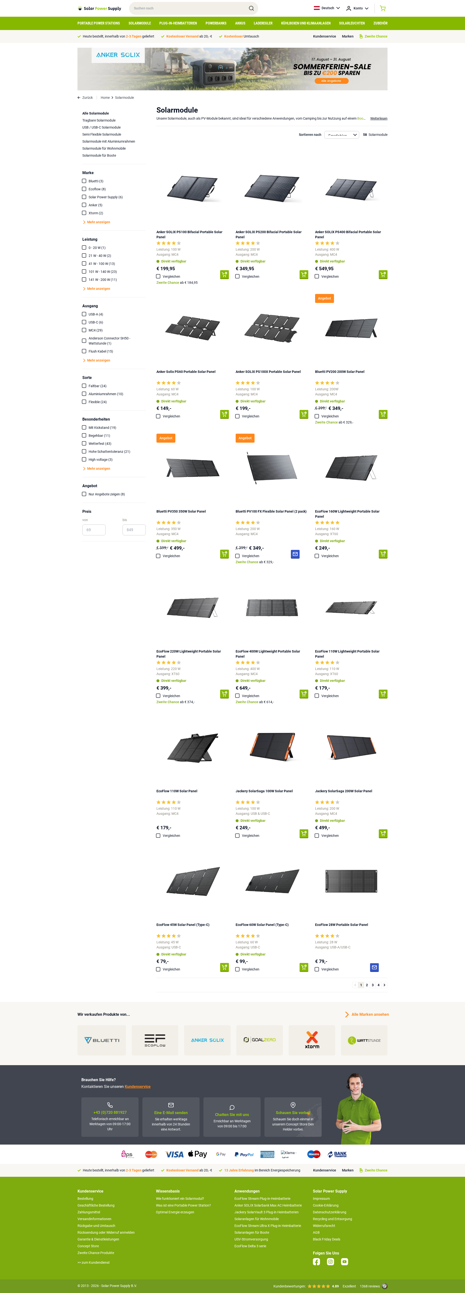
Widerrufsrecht (324, 1226)
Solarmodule (140, 23)
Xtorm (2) (96, 213)
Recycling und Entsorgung (332, 1219)
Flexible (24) (98, 402)
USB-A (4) (96, 314)
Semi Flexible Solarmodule (101, 134)
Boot (360, 118)
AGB (316, 1232)
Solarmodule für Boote (99, 155)
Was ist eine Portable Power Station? (183, 1205)
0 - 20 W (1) (97, 248)
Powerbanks (216, 23)
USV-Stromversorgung (251, 1239)
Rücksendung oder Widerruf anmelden (106, 1232)
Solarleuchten (352, 23)
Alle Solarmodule (95, 113)
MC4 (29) (96, 330)
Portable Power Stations (99, 23)
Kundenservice (324, 36)
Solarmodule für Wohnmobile (104, 148)
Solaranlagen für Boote (251, 1232)
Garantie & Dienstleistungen (98, 1239)
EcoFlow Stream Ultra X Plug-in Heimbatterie (267, 1226)
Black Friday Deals (326, 1239)
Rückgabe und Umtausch (96, 1226)
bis (125, 520)
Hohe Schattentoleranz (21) (109, 452)
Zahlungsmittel (89, 1212)
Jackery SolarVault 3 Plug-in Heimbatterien (266, 1212)
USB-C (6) (96, 322)
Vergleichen (171, 276)
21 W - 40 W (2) (100, 256)
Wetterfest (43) (100, 444)
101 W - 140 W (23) (103, 272)
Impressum (321, 1199)
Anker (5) (95, 205)
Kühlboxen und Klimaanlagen (306, 23)
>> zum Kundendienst (94, 1262)
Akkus (240, 23)
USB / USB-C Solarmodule (101, 127)
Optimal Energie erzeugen (175, 1212)
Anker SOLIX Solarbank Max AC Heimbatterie (268, 1205)
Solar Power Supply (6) (106, 197)
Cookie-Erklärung (326, 1205)
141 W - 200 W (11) (103, 280)
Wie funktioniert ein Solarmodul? (180, 1199)
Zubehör (380, 23)
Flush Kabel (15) (101, 351)
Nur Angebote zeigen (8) (107, 494)
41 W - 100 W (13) (102, 264)
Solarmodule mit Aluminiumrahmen (108, 141)
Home (105, 98)
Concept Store (88, 1246)
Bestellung (85, 1199)
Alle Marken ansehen (370, 1014)
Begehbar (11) (99, 436)
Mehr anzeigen (98, 222)
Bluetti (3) (96, 181)
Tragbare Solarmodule (99, 120)
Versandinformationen (94, 1219)
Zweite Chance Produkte (96, 1253)
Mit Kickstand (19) (102, 428)
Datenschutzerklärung (329, 1212)
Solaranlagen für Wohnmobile (256, 1219)
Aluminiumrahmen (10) (106, 394)
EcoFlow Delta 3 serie (250, 1246)
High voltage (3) (101, 460)
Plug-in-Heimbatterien (178, 23)
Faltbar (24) (98, 386)
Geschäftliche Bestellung (96, 1205)
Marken (348, 36)
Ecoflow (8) (97, 189)
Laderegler (263, 23)
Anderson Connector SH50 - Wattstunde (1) (109, 340)
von (85, 520)
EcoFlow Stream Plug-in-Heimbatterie (262, 1199)
